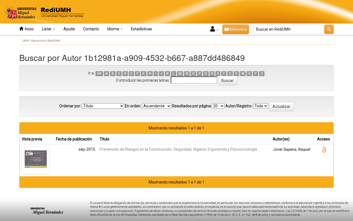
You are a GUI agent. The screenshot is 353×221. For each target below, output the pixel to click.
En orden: (133, 106)
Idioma (113, 29)
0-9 (99, 73)
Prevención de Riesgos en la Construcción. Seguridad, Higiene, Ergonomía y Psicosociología (178, 149)
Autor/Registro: (238, 106)
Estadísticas (141, 29)
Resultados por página (191, 106)
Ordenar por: (70, 106)
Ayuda (69, 29)
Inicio (28, 29)
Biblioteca (238, 29)
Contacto (91, 29)
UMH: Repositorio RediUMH (41, 40)
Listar (47, 29)
